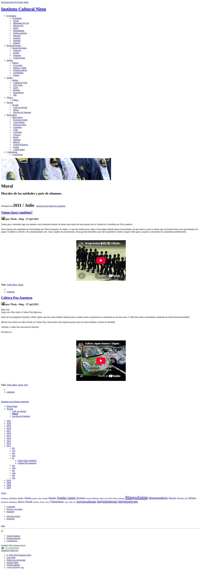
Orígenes (17, 50)
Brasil (15, 137)
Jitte (15, 95)
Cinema (27, 498)
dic (13, 448)
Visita (71, 502)
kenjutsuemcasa (107, 501)
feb (13, 475)
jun (13, 465)
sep (13, 453)
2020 (9, 423)
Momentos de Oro (21, 23)
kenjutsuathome (86, 501)
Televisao (36, 502)
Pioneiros (180, 498)
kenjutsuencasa (128, 501)
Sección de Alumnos (22, 112)
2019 (9, 426)
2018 (9, 428)
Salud (15, 28)
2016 (9, 433)
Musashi (16, 35)
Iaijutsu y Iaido (19, 68)
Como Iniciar (19, 122)
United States (19, 149)
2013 (9, 441)
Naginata (17, 55)
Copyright (11, 557)
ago (13, 455)
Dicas (39, 498)
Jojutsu (10, 78)
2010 (9, 480)
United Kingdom (20, 144)
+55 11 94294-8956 (11, 548)
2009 (9, 483)
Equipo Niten (12, 562)
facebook (11, 519)
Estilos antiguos (20, 33)
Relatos (192, 498)
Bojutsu (16, 90)
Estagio (52, 498)
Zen (75, 502)
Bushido (16, 40)
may (14, 468)
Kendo (16, 53)
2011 (9, 445)
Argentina (17, 127)
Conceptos (17, 65)
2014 (9, 438)
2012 (9, 443)
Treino (47, 502)
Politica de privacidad (16, 560)
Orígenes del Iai (20, 70)
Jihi (106, 498)
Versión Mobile (13, 565)
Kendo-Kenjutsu (14, 45)
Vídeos (10, 97)
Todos (3, 493)
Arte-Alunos (4, 498)
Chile (15, 130)
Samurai (16, 38)
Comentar (11, 506)
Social (29, 501)
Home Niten (23, 2)
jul (13, 458)
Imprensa (95, 498)
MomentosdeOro (158, 497)
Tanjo (15, 87)
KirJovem (121, 498)
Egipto (16, 147)
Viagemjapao (57, 501)
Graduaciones (19, 58)
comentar (11, 292)
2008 (9, 485)
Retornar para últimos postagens (15, 401)
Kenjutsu (115, 498)
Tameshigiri (18, 73)
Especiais (45, 498)
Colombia (17, 132)
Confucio (34, 498)
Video (66, 502)
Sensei (16, 21)
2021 (9, 421)
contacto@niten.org (9, 550)
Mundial (172, 498)
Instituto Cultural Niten (23, 8)
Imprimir (10, 511)
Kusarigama (18, 92)
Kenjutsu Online (20, 120)
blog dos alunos (13, 516)
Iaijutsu (10, 60)
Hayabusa (80, 498)
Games (71, 497)
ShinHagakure (13, 502)
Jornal (110, 498)
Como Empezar (13, 536)
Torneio (42, 502)
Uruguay (17, 135)
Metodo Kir (18, 26)
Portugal (16, 139)
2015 (9, 436)
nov (13, 450)
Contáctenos (12, 152)
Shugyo (21, 502)
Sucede (10, 102)
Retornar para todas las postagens (50, 206)
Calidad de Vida (20, 82)
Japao (20, 284)
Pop (26, 385)
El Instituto (11, 16)
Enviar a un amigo (15, 509)
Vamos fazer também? (17, 212)
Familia (61, 497)
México (16, 142)
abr (13, 470)
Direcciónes (12, 115)
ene (13, 478)
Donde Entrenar (13, 538)
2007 (9, 488)
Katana (16, 75)
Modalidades (18, 30)
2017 (9, 431)
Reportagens (4, 502)
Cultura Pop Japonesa (16, 297)
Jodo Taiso (18, 85)
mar (13, 473)
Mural (15, 110)
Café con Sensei (20, 107)
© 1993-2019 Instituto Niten (19, 555)
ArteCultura (12, 284)
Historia (16, 43)
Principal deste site (9, 2)
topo (3, 526)
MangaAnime (136, 497)
